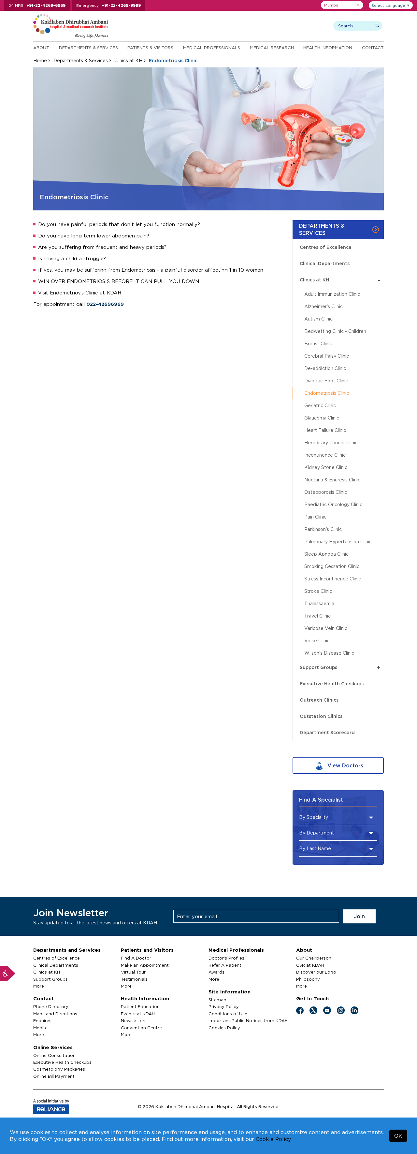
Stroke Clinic (318, 591)
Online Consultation (54, 1055)
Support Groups (340, 667)
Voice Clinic (317, 640)
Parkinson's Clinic (323, 529)
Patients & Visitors (150, 47)
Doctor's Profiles (226, 958)
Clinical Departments (325, 263)
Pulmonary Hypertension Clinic (338, 541)
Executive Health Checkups (332, 683)
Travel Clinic (317, 615)
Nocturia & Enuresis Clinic (332, 479)
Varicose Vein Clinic (325, 628)
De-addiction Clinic (325, 368)
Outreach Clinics (319, 699)
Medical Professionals (211, 47)
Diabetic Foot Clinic (326, 380)
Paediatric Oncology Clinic (333, 504)
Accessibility (7, 973)
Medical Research (272, 47)
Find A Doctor (136, 958)
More (38, 986)
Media (39, 1027)
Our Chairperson (313, 958)
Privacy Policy (223, 1006)
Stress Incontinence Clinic (332, 578)
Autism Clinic (318, 318)
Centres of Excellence (326, 247)
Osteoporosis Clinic (325, 492)
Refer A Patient (224, 965)
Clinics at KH (128, 60)
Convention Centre (141, 1027)
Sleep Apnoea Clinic (326, 553)
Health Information (327, 47)
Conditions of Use (227, 1013)
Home (40, 60)
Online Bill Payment (54, 1076)
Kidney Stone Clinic (325, 467)
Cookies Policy (224, 1027)
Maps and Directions (55, 1013)
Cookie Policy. (274, 1139)
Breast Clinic (318, 343)
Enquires (42, 1020)
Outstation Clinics (321, 716)
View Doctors (344, 765)
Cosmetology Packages (59, 1069)
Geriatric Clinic (320, 405)
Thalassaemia (319, 603)
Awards (216, 972)
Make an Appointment (145, 965)
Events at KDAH (138, 1013)
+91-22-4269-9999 (121, 5)
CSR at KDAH (310, 965)
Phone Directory (50, 1006)
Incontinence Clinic (325, 454)
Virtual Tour (133, 972)
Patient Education (140, 1006)
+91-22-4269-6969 (45, 5)
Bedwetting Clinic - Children (335, 331)
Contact (373, 47)
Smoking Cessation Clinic (331, 566)
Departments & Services (88, 47)
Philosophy (308, 979)
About (41, 47)
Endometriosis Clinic (326, 393)
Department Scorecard (327, 732)
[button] (342, 5)
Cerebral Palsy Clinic (326, 355)
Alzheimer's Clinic (323, 306)
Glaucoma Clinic (321, 417)
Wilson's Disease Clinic (329, 652)
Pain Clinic (315, 516)
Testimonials (134, 979)
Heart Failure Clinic (325, 430)
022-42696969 (105, 304)
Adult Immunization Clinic (332, 294)
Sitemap (217, 999)
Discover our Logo (316, 972)
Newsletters (134, 1020)
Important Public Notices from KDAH (248, 1020)
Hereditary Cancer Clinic (331, 442)
